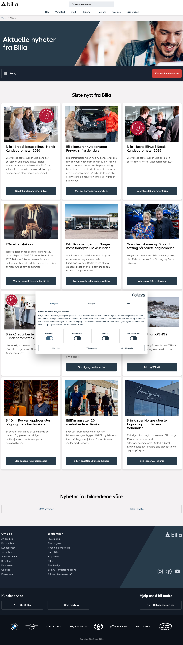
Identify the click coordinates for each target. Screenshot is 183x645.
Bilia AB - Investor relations (62, 570)
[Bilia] (9, 4)
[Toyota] (98, 627)
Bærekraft (6, 561)
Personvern (7, 565)
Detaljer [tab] (91, 303)
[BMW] (14, 627)
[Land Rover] (165, 627)
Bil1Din (51, 561)
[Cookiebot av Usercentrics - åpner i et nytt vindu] (134, 295)
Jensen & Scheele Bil (59, 547)
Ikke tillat (56, 348)
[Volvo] (53, 627)
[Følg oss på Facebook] (168, 571)
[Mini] (31, 627)
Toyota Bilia (54, 539)
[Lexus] (118, 627)
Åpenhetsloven (9, 556)
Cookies (5, 570)
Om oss (4, 18)
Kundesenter (8, 547)
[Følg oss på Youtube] (177, 571)
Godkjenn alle (127, 348)
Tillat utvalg (92, 348)
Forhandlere (7, 543)
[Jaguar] (143, 627)
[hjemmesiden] (173, 535)
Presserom (7, 574)
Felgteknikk (54, 556)
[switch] (77, 338)
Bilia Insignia (54, 543)
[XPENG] (78, 627)
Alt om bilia (7, 539)
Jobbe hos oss (9, 552)
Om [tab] (128, 303)
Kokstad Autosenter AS (60, 574)
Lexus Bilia (53, 552)
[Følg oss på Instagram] (160, 571)
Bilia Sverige (54, 565)
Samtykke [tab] (54, 303)
